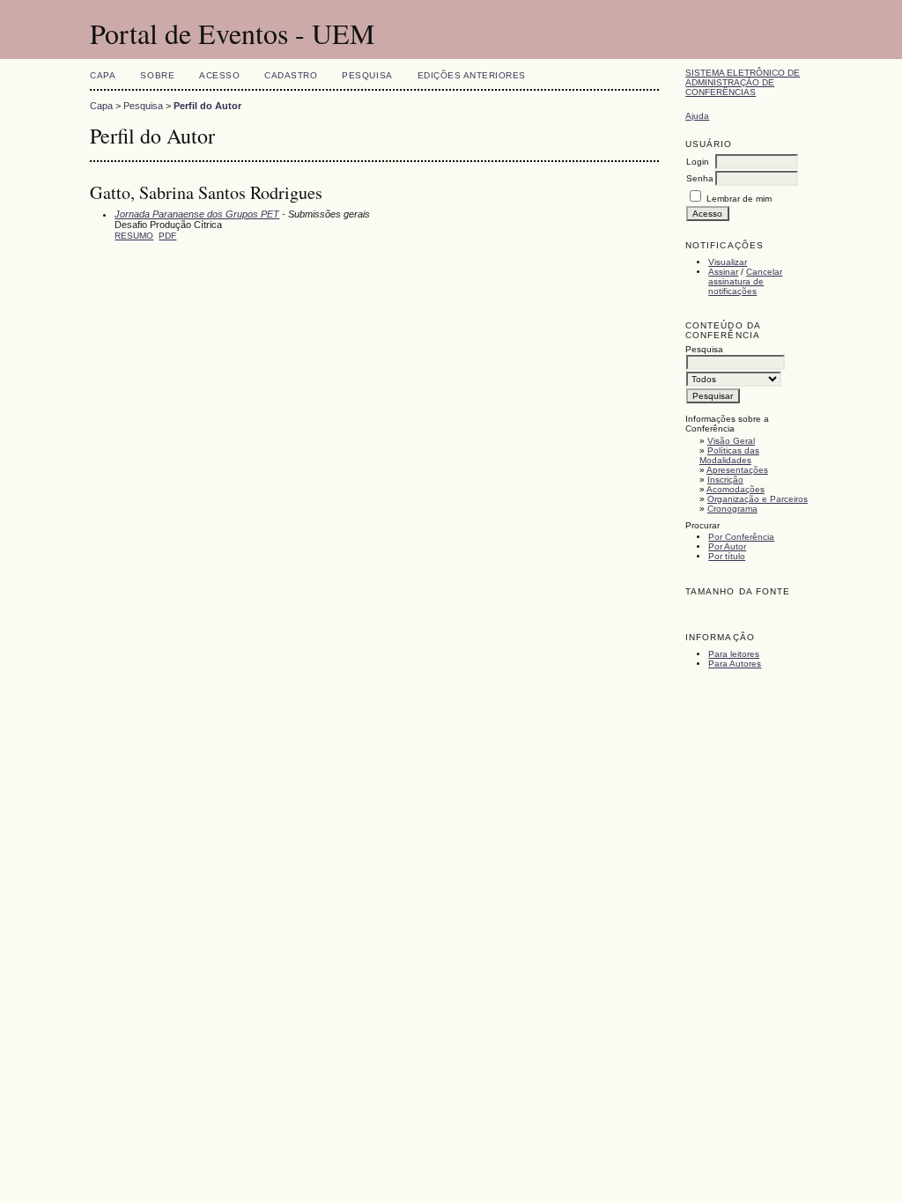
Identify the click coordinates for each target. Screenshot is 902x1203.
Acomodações (735, 489)
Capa (102, 75)
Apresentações (737, 470)
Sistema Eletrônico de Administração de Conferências (742, 82)
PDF (167, 235)
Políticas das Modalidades (729, 455)
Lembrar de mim (739, 198)
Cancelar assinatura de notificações (745, 281)
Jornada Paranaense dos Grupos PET (197, 214)
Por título (726, 556)
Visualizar (727, 262)
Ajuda (697, 116)
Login (697, 161)
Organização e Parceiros (757, 499)
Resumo (134, 235)
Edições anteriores (472, 75)
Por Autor (727, 546)
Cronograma (732, 508)
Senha (699, 178)
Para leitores (733, 654)
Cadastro (290, 75)
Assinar (723, 272)
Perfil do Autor (207, 105)
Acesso (219, 75)
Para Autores (734, 663)
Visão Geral (731, 441)
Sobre (157, 75)
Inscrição (725, 479)
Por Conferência (741, 537)
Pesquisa (367, 75)
